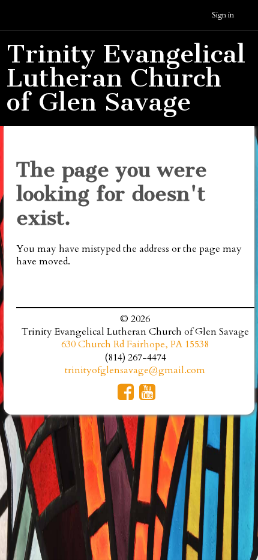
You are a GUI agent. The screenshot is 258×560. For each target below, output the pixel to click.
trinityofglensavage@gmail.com (135, 370)
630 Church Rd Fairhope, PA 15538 (135, 344)
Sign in (223, 15)
